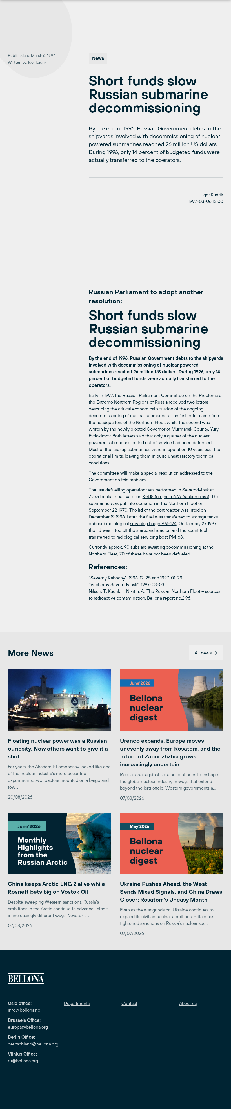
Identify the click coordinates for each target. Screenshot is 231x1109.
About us (188, 1003)
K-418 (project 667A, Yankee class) (176, 496)
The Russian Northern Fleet (173, 591)
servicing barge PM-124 (153, 523)
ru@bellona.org (23, 1060)
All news (203, 652)
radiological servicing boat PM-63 (149, 536)
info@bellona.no (24, 1010)
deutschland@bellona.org (33, 1043)
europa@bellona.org (28, 1026)
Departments (77, 1003)
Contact (129, 1003)
